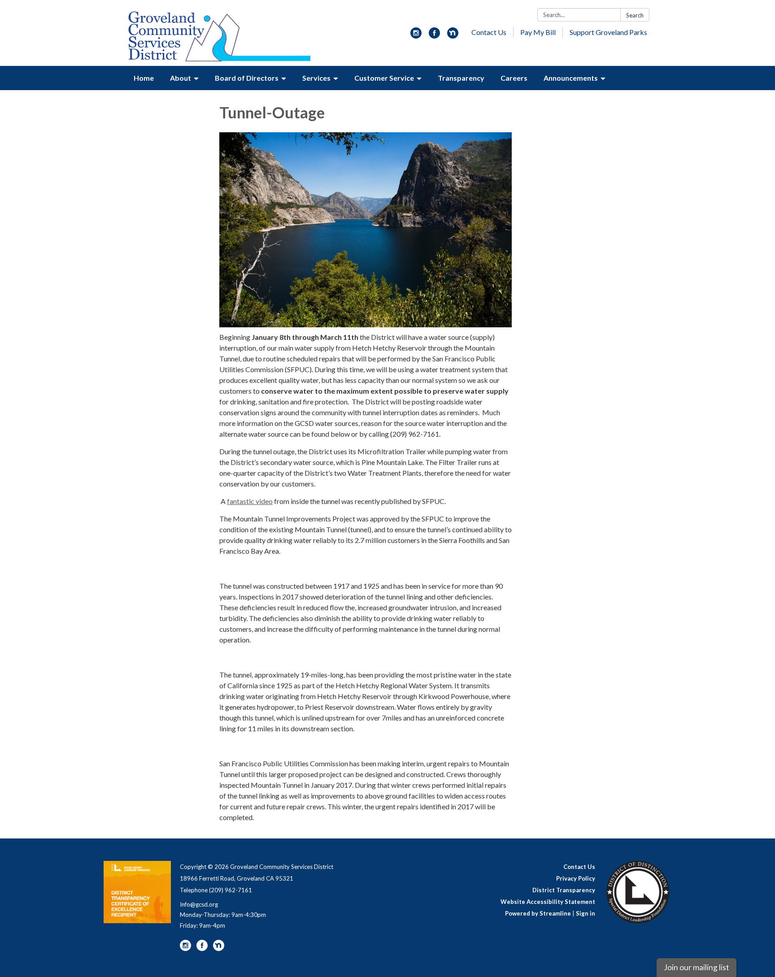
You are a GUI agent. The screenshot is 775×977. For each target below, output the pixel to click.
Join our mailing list (696, 967)
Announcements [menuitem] (571, 78)
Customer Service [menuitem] (384, 78)
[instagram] (416, 35)
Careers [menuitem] (514, 78)
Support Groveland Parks (608, 32)
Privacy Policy (575, 878)
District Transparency (563, 890)
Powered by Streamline (538, 913)
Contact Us (488, 32)
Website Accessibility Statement (548, 901)
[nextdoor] (452, 35)
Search (635, 15)
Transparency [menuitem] (461, 78)
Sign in (585, 913)
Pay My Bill (538, 32)
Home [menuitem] (144, 78)
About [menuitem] (180, 78)
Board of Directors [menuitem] (247, 78)
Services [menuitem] (316, 78)
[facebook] (434, 35)
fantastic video (250, 501)
